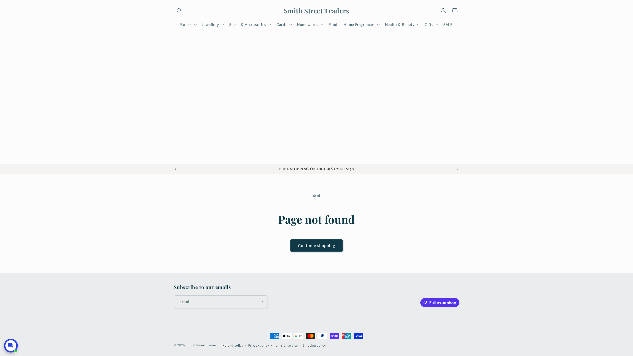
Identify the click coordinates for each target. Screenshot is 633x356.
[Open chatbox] (11, 346)
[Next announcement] (457, 169)
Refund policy (233, 345)
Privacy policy (258, 345)
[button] (179, 10)
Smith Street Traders (202, 345)
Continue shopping (316, 245)
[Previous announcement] (175, 169)
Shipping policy (314, 345)
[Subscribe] (261, 301)
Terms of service (286, 345)
